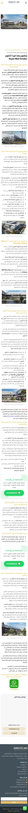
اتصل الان (15, 418)
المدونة (24, 769)
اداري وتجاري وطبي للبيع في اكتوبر (14, 50)
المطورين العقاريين (21, 767)
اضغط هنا (11, 416)
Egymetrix (10, 811)
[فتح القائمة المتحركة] (26, 2)
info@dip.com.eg (20, 782)
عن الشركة (23, 765)
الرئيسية (25, 50)
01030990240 (13, 493)
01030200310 (20, 780)
